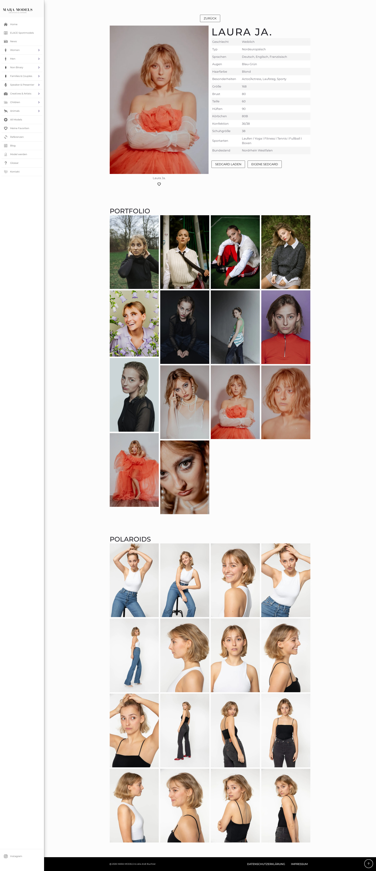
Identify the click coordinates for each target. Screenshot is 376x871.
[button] (22, 50)
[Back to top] (368, 863)
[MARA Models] (17, 10)
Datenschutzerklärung (266, 864)
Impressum (299, 864)
